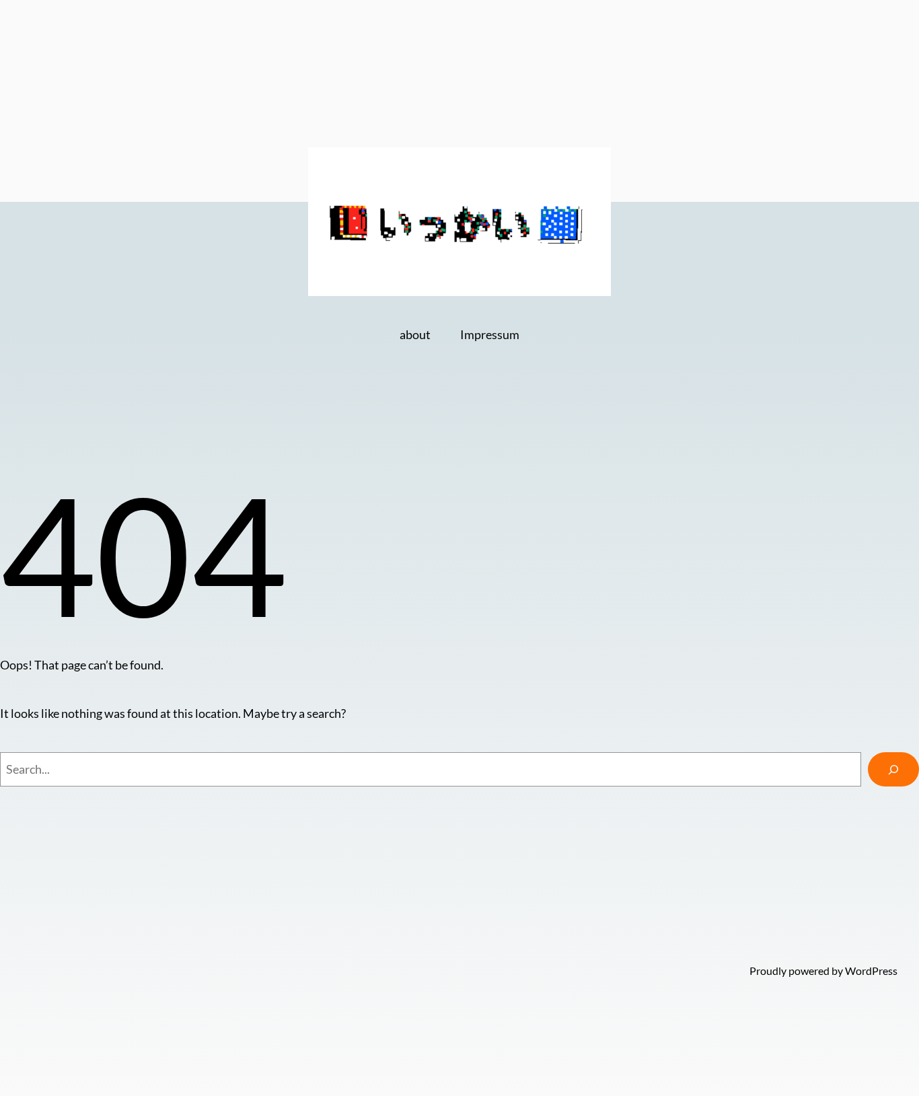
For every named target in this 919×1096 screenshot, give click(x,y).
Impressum (489, 334)
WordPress (871, 970)
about (415, 334)
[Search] (893, 769)
